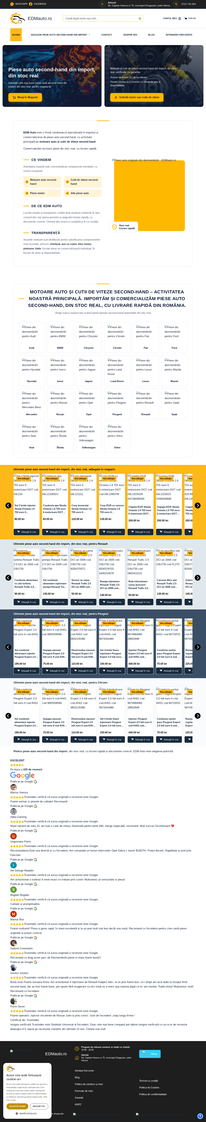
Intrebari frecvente (84, 1070)
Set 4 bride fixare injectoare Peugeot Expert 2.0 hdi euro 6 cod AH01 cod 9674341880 (111, 657)
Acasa (16, 34)
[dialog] (27, 1091)
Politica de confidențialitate (153, 1094)
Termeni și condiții (148, 1080)
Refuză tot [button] (39, 1106)
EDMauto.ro (40, 18)
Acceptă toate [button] (17, 1106)
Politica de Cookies (149, 1087)
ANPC (78, 1104)
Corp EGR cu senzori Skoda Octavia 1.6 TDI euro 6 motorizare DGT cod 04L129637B (112, 512)
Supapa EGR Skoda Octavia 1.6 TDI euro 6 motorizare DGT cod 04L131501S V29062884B (168, 513)
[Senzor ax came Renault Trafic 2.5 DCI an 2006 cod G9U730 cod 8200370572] (83, 561)
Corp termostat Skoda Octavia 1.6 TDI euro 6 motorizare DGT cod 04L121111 (82, 512)
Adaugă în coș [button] (28, 532)
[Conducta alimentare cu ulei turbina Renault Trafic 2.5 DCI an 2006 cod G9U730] (26, 561)
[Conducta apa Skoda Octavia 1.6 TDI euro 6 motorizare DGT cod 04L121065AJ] (55, 487)
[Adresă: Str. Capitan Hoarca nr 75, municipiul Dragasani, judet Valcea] (77, 1058)
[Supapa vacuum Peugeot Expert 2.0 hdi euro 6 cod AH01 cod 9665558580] (55, 631)
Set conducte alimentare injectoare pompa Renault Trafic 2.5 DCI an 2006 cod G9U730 (55, 587)
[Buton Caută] (140, 18)
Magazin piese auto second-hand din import (59, 34)
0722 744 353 (189, 4)
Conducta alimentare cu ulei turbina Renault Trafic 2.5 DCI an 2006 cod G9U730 (26, 587)
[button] (27, 1114)
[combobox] (100, 18)
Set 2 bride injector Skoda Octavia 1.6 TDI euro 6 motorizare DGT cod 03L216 (25, 512)
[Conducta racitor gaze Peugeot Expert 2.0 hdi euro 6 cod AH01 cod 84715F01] (169, 631)
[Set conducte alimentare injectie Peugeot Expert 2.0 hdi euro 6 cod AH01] (26, 631)
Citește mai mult (96, 1029)
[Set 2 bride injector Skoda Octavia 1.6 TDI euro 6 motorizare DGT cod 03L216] (26, 487)
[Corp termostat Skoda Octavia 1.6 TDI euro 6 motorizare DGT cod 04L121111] (83, 487)
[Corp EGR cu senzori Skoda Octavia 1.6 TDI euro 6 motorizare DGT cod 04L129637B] (112, 487)
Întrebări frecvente (179, 34)
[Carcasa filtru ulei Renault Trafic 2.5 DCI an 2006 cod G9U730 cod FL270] (169, 561)
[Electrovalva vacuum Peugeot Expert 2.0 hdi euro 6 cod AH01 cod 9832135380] (83, 631)
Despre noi (130, 34)
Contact (106, 34)
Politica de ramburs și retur (89, 1084)
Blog (151, 34)
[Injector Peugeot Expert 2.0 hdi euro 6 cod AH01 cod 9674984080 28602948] (140, 631)
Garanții (79, 1097)
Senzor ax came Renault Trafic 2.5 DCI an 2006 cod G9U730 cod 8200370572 (81, 587)
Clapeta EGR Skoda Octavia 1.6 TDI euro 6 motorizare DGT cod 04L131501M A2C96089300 (139, 513)
